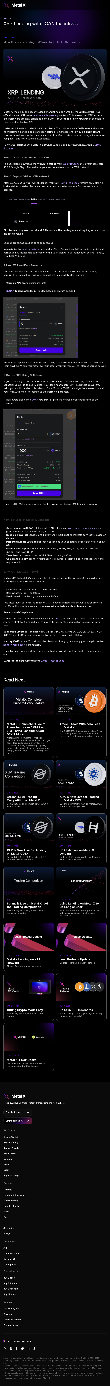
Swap (6, 1211)
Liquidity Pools (11, 1206)
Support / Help (10, 1175)
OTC (5, 1222)
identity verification (14, 644)
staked (58, 618)
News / (7, 18)
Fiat (5, 1217)
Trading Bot (9, 1264)
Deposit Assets (11, 1148)
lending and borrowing (45, 115)
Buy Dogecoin (10, 1288)
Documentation (11, 1253)
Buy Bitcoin (9, 1277)
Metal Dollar (9, 1153)
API (5, 1248)
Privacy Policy (10, 1325)
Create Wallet (10, 1137)
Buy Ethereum (10, 1283)
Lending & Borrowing (14, 1195)
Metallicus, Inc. (11, 1308)
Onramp (7, 1159)
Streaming (8, 1228)
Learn (6, 1170)
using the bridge (70, 182)
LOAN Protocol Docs (52, 660)
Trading (7, 1189)
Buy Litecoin (9, 1294)
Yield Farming (10, 1200)
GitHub (7, 1259)
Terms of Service (12, 1319)
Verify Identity (11, 1142)
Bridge (6, 1233)
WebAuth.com (71, 163)
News (6, 1164)
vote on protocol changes (82, 528)
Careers (7, 1314)
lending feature (30, 249)
